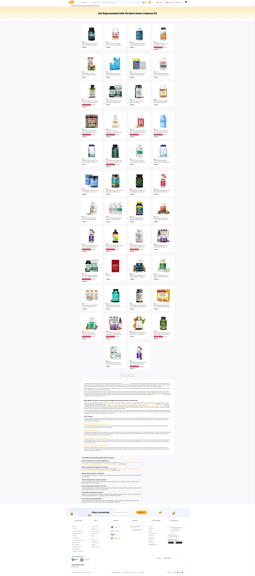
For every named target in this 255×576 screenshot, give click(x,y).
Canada (169, 558)
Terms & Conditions (116, 572)
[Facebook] (173, 572)
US (145, 2)
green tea (155, 394)
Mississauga (151, 538)
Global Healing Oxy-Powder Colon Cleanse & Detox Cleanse (141, 404)
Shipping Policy (75, 542)
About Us (74, 526)
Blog (93, 535)
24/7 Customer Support (176, 527)
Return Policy (95, 533)
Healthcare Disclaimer (77, 551)
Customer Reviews (96, 531)
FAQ (92, 538)
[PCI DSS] (74, 560)
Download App (95, 526)
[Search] (149, 2)
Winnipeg (151, 540)
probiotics (160, 394)
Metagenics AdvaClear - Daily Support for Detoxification (99, 470)
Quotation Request (76, 531)
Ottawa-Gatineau (153, 533)
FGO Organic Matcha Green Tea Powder (128, 462)
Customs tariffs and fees (78, 540)
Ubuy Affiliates (95, 542)
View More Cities (152, 544)
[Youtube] (178, 572)
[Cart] (185, 2)
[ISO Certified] (84, 560)
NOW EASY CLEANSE (125, 383)
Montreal (151, 529)
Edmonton (151, 535)
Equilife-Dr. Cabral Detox (91, 430)
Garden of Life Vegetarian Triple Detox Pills (96, 446)
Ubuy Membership (76, 547)
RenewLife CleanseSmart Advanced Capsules (116, 404)
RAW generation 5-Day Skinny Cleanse (155, 405)
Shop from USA (75, 567)
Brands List (94, 529)
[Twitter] (180, 572)
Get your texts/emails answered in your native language (175, 530)
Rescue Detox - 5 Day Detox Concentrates (95, 438)
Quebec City (151, 542)
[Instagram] (175, 572)
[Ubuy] (71, 2)
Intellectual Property (77, 533)
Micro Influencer (76, 544)
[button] (179, 2)
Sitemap (74, 535)
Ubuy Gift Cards (95, 547)
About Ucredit (95, 540)
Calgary (150, 531)
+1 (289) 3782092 (173, 536)
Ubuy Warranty (76, 549)
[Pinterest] (182, 572)
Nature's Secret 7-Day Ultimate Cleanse (109, 464)
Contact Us (75, 529)
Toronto (151, 526)
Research (94, 544)
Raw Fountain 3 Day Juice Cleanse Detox (95, 424)
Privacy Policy (126, 572)
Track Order (75, 538)
